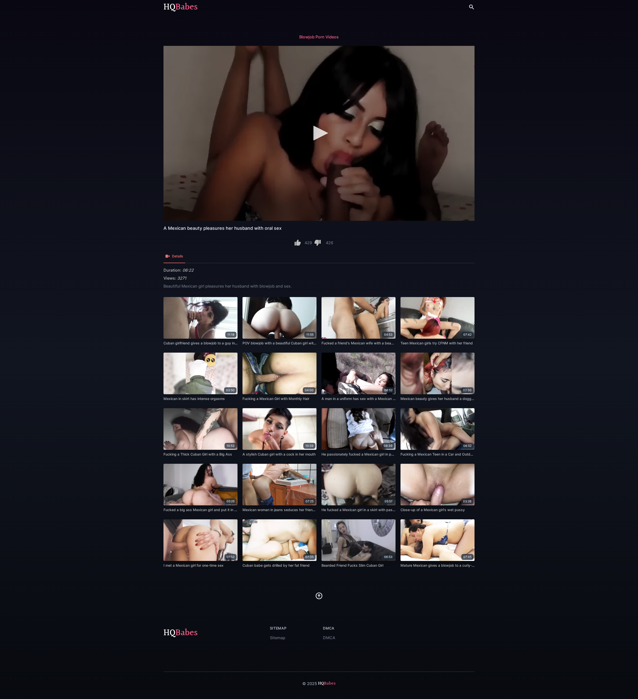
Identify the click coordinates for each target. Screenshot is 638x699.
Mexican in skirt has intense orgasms (194, 398)
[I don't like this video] (318, 243)
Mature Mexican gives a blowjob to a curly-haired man (445, 565)
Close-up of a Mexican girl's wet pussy (432, 510)
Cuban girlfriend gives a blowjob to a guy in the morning (209, 343)
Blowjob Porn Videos (319, 36)
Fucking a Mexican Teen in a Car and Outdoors (439, 454)
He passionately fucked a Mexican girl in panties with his (368, 454)
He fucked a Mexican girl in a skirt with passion (360, 510)
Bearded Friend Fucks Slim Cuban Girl (352, 565)
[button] (319, 133)
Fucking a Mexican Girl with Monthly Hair (275, 398)
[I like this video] (298, 243)
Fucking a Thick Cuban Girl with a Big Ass (197, 454)
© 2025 (309, 683)
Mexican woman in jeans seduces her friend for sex (284, 510)
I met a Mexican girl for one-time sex (193, 565)
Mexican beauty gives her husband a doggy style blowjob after (452, 398)
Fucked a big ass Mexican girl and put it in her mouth (207, 510)
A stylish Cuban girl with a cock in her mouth (279, 454)
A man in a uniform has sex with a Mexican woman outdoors (370, 398)
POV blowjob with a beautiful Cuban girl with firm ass (286, 343)
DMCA (329, 637)
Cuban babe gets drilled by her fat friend (276, 565)
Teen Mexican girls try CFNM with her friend (436, 343)
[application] (319, 133)
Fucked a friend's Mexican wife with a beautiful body (364, 343)
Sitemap (277, 637)
